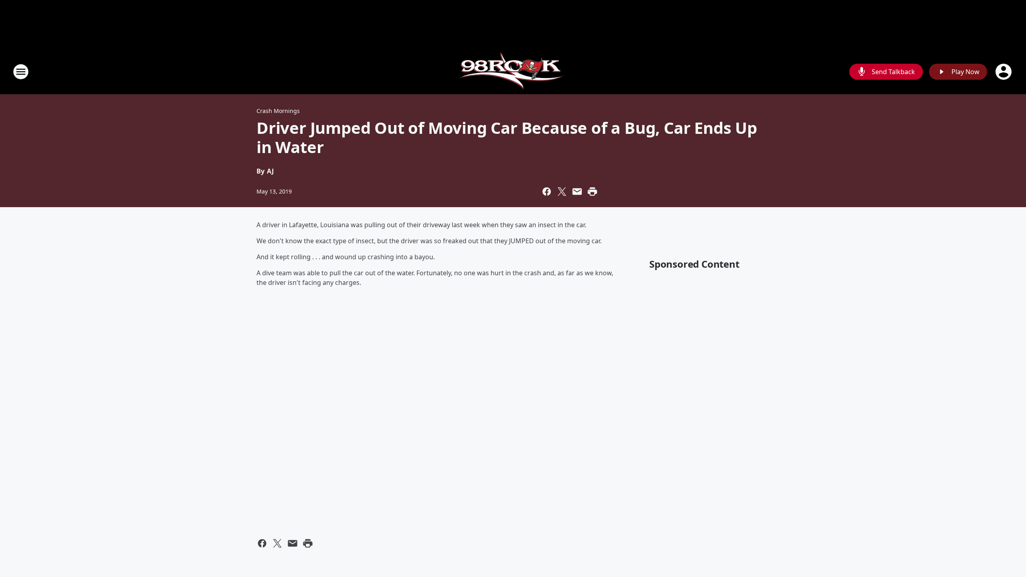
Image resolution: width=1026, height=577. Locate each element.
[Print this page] (592, 191)
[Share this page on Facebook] (546, 191)
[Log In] (1004, 72)
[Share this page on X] (562, 191)
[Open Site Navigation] (21, 72)
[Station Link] (513, 71)
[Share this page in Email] (577, 191)
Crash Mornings (278, 111)
